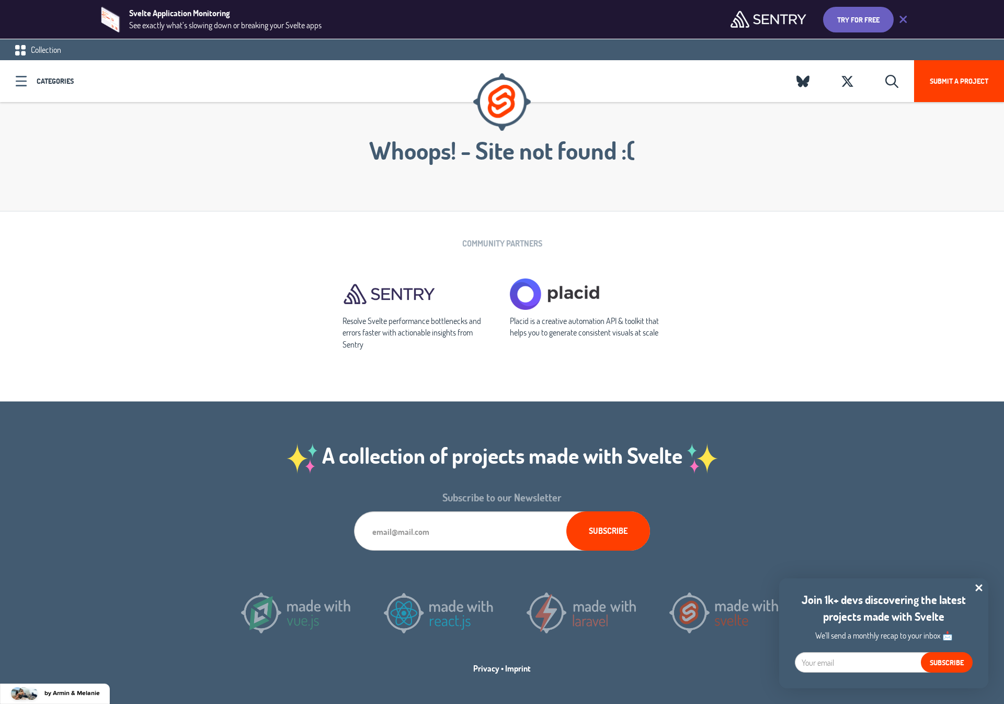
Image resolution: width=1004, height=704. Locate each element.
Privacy (486, 668)
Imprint (518, 668)
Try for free (858, 20)
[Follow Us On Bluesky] (803, 81)
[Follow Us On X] (847, 81)
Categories (55, 81)
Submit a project (959, 81)
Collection (45, 49)
